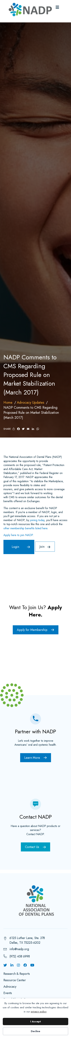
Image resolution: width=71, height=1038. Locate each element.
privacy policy (39, 1012)
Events (7, 993)
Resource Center (14, 980)
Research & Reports (16, 974)
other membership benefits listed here (25, 528)
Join (41, 546)
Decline (35, 1031)
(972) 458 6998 (19, 956)
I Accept (35, 1021)
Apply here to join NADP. (18, 535)
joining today (37, 520)
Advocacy (9, 987)
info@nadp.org (19, 949)
